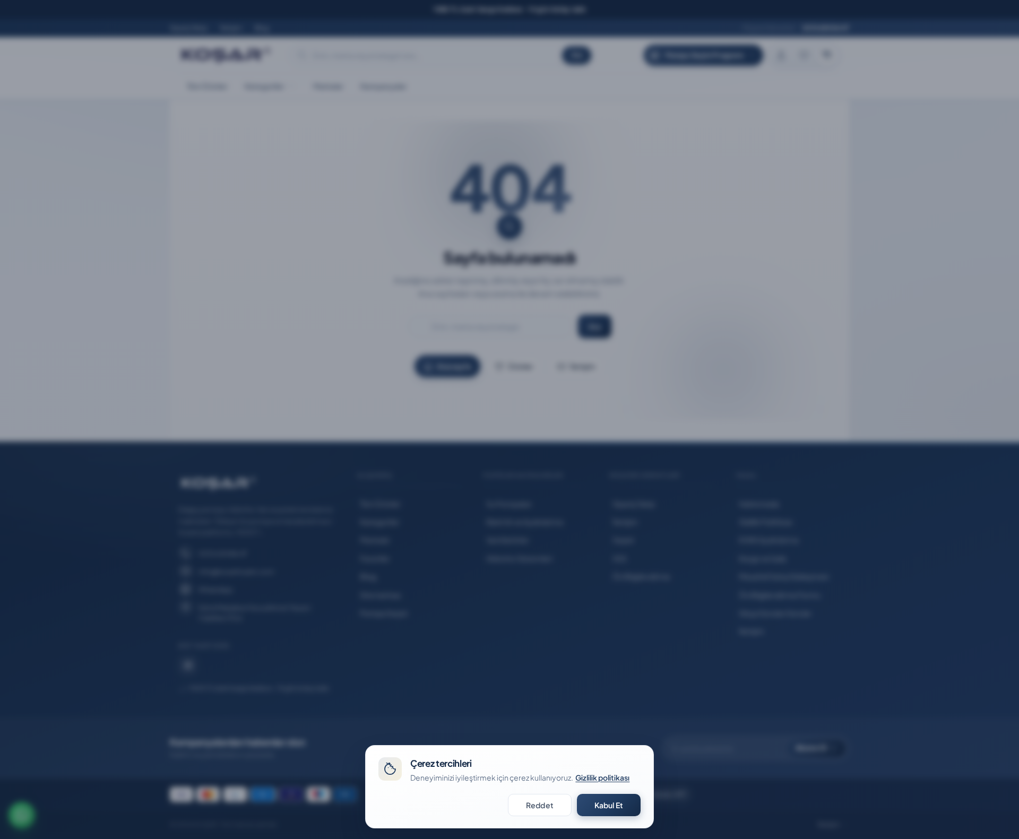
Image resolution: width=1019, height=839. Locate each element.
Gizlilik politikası (602, 777)
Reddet (540, 805)
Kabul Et (608, 805)
